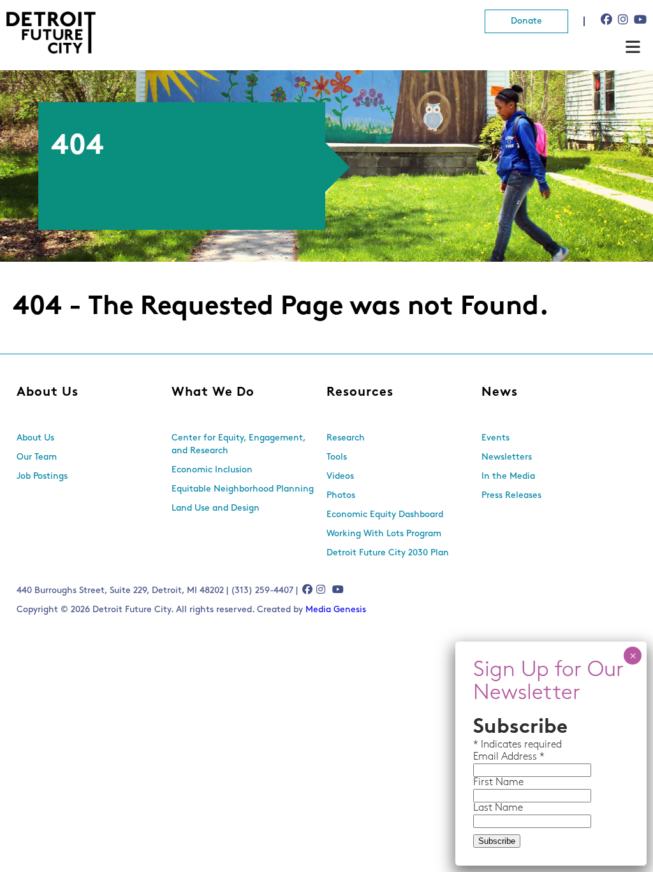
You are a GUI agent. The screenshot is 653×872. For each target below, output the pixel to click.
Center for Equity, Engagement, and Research (238, 444)
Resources (359, 392)
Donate (526, 21)
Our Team (37, 457)
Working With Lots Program (383, 534)
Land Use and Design (216, 508)
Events (495, 438)
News (499, 392)
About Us (47, 392)
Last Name (498, 808)
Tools (336, 457)
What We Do (213, 392)
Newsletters (506, 457)
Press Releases (511, 495)
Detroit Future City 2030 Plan (387, 553)
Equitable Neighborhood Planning (243, 489)
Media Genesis (335, 610)
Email (487, 757)
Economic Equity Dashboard (384, 515)
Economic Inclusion (212, 470)
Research (345, 438)
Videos (340, 476)
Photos (340, 495)
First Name (498, 783)
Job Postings (42, 476)
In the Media (508, 476)
